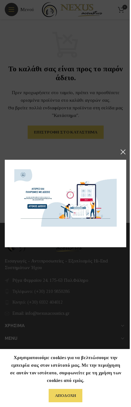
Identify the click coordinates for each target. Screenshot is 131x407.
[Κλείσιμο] (123, 152)
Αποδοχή (65, 395)
